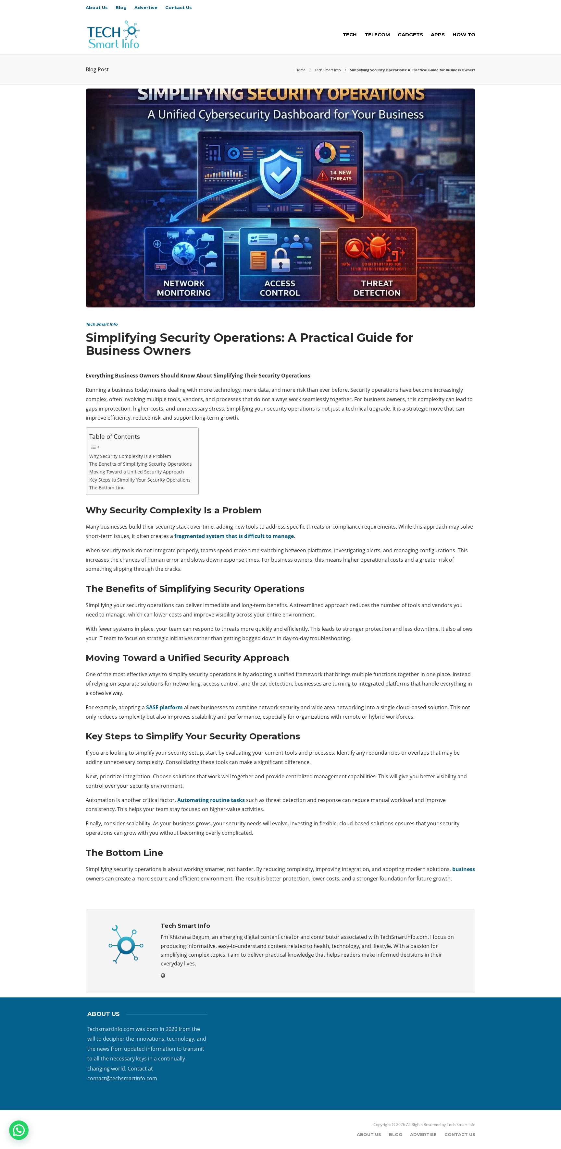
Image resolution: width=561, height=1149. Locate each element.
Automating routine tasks (211, 800)
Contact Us (178, 7)
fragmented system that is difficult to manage (234, 536)
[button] (19, 1130)
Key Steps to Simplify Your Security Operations (140, 480)
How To (464, 34)
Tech (350, 34)
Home (300, 69)
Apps (438, 34)
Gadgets (410, 34)
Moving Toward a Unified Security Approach (136, 472)
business (463, 869)
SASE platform (164, 707)
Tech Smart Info (328, 69)
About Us (97, 7)
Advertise (145, 7)
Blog (121, 7)
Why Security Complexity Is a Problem (130, 456)
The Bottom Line (107, 488)
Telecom (377, 34)
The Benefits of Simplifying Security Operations (140, 464)
